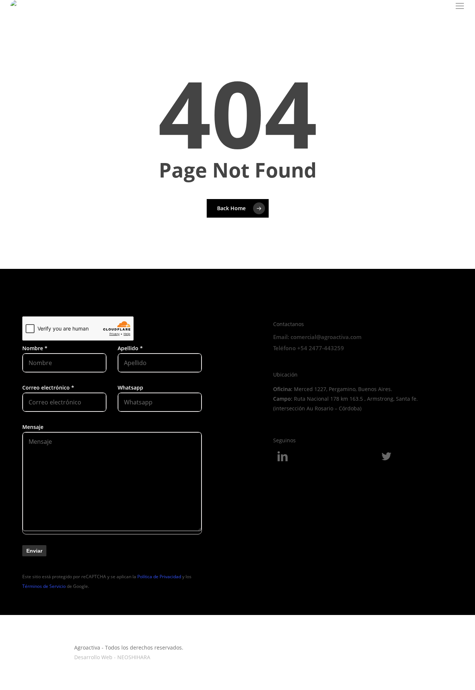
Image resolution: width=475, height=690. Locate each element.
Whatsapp (130, 387)
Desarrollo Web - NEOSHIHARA (112, 657)
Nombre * (35, 348)
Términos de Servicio (44, 586)
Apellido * (130, 348)
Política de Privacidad (159, 576)
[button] (460, 6)
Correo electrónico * (48, 387)
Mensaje (32, 426)
